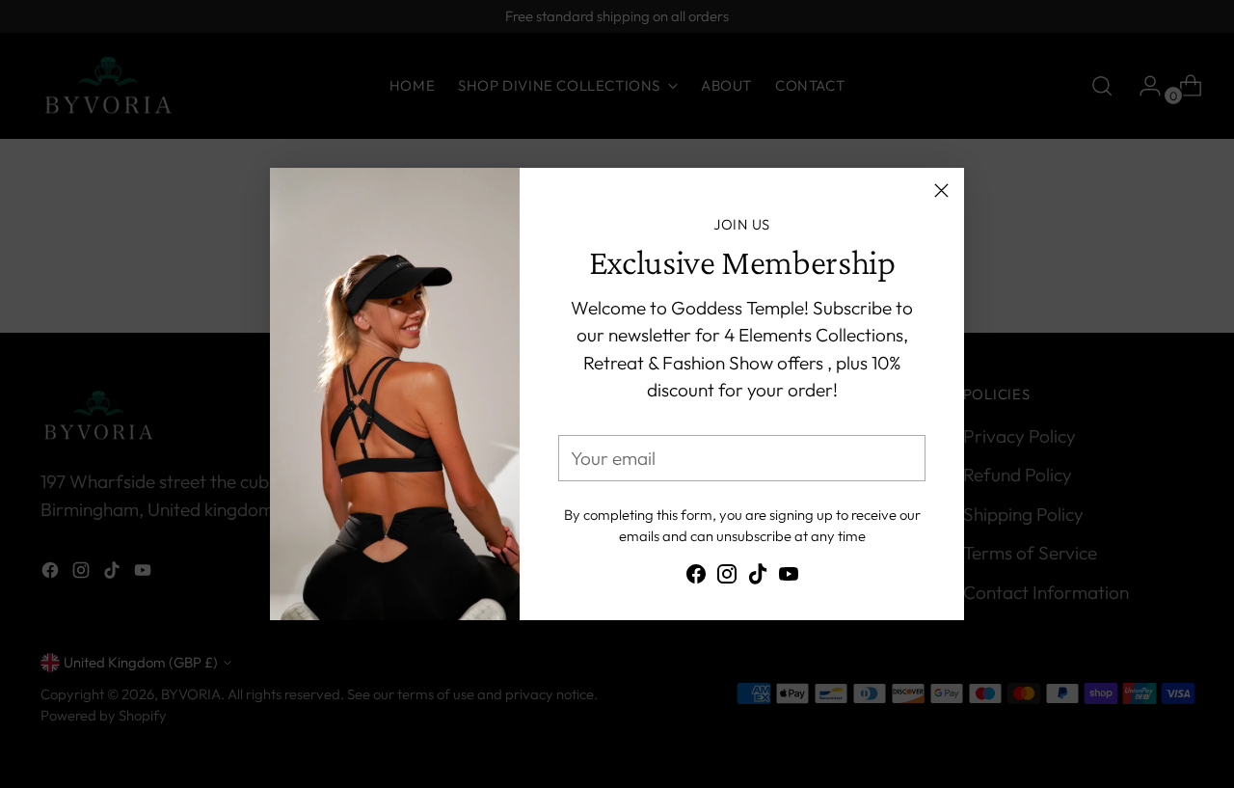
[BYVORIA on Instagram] (726, 577)
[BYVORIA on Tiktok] (757, 577)
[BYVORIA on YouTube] (788, 577)
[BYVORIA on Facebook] (696, 577)
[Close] (941, 190)
